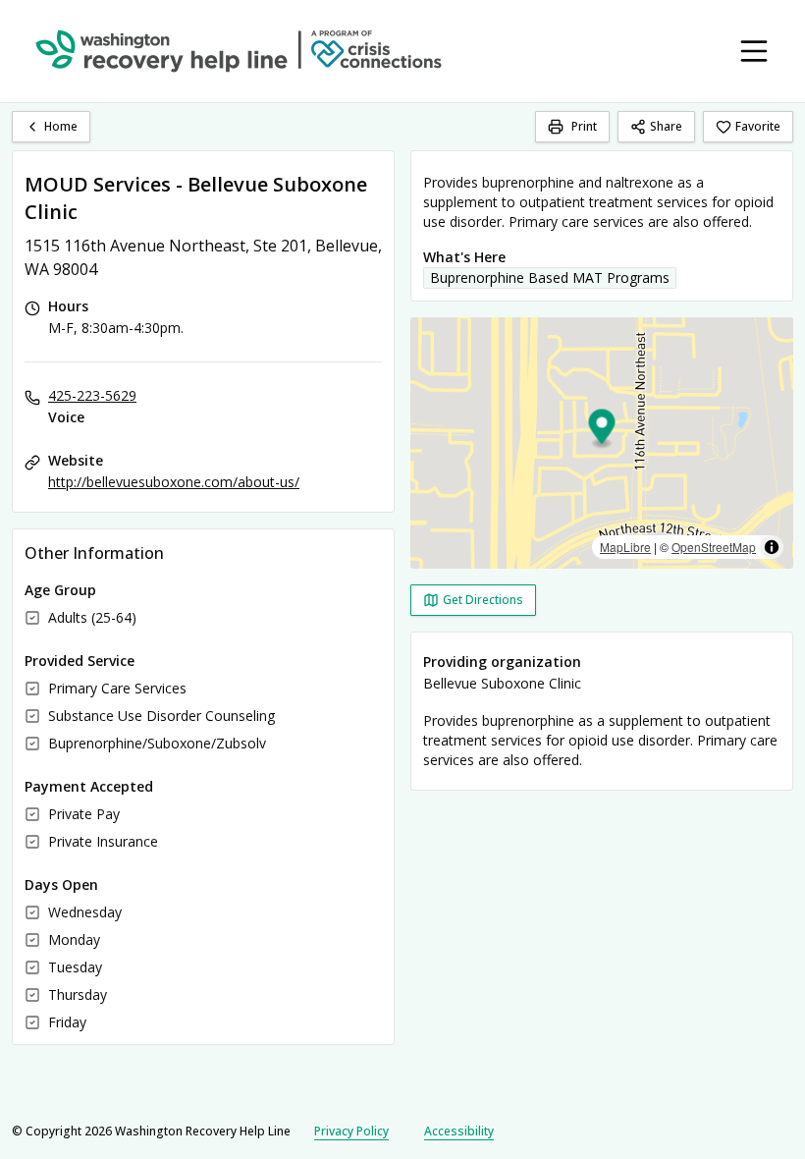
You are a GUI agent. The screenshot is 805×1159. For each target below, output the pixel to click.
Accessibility (459, 1131)
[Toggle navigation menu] (754, 51)
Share (666, 126)
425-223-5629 (92, 395)
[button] (602, 430)
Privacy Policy (351, 1131)
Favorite (757, 126)
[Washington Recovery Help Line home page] (238, 51)
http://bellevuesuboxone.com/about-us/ (173, 481)
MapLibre (625, 546)
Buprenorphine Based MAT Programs (550, 277)
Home (61, 126)
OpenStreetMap (713, 546)
